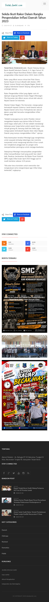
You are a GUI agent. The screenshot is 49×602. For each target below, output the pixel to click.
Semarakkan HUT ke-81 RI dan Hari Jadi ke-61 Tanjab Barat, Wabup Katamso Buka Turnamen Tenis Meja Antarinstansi (24, 347)
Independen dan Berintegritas (11, 584)
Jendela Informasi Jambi (9, 570)
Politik (4, 553)
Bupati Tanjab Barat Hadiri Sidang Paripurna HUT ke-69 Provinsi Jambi (29, 489)
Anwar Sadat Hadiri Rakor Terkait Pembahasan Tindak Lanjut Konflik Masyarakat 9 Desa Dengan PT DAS (30, 514)
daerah (16, 486)
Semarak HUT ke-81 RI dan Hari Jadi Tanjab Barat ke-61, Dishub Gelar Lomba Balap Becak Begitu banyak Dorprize (24, 396)
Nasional (5, 542)
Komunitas (5, 548)
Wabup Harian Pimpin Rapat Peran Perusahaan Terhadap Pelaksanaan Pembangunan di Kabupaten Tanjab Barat (30, 502)
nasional (16, 498)
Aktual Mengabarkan (8, 579)
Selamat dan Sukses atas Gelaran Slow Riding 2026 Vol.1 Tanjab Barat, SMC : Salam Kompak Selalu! (24, 298)
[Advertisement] (24, 192)
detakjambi (20, 25)
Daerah (4, 530)
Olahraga (5, 536)
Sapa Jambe (5, 574)
